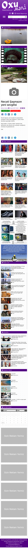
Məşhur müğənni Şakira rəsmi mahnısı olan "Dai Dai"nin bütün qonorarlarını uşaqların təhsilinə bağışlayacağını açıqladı (6, 192)
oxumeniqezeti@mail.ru (14, 544)
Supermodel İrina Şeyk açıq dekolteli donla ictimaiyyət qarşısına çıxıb (6, 178)
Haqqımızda (21, 20)
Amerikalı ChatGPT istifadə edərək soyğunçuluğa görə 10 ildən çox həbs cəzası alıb (17, 305)
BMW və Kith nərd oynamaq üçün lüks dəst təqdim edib (17, 292)
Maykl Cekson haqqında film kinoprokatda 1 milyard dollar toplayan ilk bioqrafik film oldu (21, 192)
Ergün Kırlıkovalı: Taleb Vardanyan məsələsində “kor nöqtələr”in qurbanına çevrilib (18, 349)
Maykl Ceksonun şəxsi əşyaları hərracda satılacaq (6, 219)
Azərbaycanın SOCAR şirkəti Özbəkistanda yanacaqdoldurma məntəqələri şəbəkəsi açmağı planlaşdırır (18, 319)
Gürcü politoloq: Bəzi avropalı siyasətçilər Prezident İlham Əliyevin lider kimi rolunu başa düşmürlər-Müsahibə (19, 363)
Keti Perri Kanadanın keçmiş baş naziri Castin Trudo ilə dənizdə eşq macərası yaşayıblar (21, 179)
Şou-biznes (5, 108)
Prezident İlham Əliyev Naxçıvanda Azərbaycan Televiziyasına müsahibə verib (19, 343)
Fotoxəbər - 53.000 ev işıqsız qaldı (18, 399)
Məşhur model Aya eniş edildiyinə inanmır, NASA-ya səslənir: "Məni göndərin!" (21, 166)
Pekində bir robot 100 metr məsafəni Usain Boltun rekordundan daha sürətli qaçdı (17, 280)
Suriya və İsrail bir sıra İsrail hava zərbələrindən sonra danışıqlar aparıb (18, 286)
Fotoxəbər (13, 373)
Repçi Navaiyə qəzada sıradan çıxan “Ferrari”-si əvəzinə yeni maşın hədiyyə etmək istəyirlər (21, 206)
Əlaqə (26, 20)
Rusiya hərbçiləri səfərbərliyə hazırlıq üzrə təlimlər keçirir (17, 312)
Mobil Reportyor (21, 13)
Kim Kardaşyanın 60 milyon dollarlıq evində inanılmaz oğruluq (6, 166)
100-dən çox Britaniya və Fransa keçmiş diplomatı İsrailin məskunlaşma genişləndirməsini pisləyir (18, 268)
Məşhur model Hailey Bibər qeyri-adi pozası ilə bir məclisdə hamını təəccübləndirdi (20, 154)
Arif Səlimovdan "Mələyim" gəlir (20, 219)
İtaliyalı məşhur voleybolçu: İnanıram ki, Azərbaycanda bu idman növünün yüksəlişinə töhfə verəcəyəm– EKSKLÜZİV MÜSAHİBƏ (19, 357)
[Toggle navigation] (4, 17)
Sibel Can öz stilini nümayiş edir (6, 153)
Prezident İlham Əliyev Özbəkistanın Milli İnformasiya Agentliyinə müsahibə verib (18, 336)
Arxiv (25, 19)
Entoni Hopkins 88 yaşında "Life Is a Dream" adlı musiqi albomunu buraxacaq (7, 206)
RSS (21, 543)
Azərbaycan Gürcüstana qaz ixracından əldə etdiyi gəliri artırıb (18, 273)
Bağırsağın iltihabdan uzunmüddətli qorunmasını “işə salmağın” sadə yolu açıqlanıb (17, 324)
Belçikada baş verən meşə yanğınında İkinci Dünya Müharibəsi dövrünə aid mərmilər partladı (18, 300)
